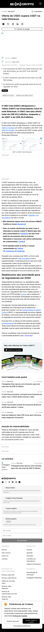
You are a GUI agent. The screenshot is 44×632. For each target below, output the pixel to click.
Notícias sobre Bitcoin (9, 578)
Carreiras (5, 559)
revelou (24, 294)
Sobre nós (5, 556)
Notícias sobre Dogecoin (6, 598)
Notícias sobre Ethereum (6, 587)
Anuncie (4, 550)
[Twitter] (8, 24)
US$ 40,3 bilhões (8, 128)
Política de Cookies (20, 616)
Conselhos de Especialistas (31, 560)
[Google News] (19, 482)
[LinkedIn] (17, 24)
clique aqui (28, 336)
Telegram (24, 234)
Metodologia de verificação (32, 573)
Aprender (30, 553)
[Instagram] (22, 24)
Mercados (11, 11)
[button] (22, 490)
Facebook (20, 251)
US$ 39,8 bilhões (8, 130)
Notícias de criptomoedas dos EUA (9, 593)
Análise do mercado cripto (8, 582)
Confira (21, 241)
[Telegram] (13, 24)
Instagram (10, 251)
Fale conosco (6, 553)
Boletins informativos (34, 564)
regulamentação (8, 323)
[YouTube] (3, 24)
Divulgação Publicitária (34, 578)
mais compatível (24, 258)
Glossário (21, 224)
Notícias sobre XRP (8, 575)
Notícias (4, 11)
